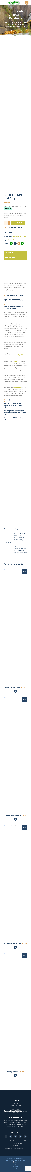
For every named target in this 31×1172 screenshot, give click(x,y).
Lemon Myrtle (17, 387)
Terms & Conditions (19, 1160)
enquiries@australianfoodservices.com (15, 1148)
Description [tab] (9, 253)
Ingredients (16, 236)
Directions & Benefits (15, 270)
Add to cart (18, 223)
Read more (15, 691)
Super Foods (23, 236)
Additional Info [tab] (10, 257)
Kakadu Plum (16, 361)
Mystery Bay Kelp (12, 240)
